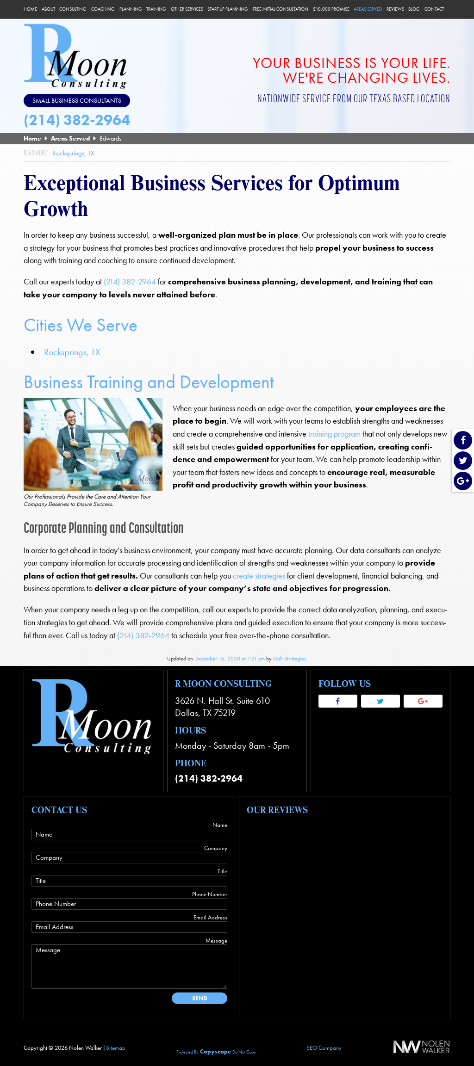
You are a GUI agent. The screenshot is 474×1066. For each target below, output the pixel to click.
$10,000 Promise (331, 9)
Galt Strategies (289, 658)
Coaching (103, 9)
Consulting (73, 9)
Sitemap (115, 1048)
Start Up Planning (227, 9)
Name (219, 825)
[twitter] (463, 461)
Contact (434, 9)
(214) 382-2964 (77, 120)
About (48, 9)
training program (334, 433)
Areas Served (368, 9)
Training (156, 9)
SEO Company (324, 1048)
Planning (130, 9)
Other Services (187, 9)
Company (215, 848)
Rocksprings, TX (72, 352)
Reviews (395, 9)
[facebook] (463, 441)
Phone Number (209, 894)
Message (216, 940)
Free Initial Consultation (280, 9)
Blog (414, 9)
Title (222, 871)
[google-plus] (463, 482)
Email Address (210, 917)
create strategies (259, 575)
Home (30, 9)
